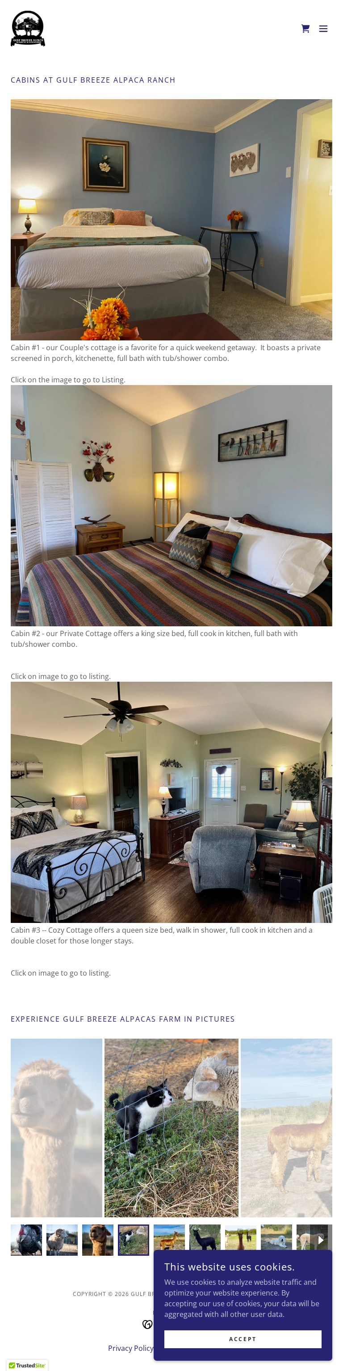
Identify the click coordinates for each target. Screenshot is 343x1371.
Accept (242, 1339)
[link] (28, 28)
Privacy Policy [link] (131, 1348)
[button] (323, 29)
